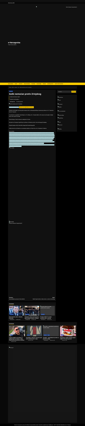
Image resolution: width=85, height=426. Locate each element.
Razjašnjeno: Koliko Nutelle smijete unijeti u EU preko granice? (68, 338)
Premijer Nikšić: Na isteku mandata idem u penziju (46, 317)
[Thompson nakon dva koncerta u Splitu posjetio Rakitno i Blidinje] (32, 311)
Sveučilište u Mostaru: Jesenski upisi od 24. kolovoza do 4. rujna (34, 338)
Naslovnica (10, 83)
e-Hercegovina (14, 43)
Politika (33, 83)
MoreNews (63, 424)
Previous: (17, 298)
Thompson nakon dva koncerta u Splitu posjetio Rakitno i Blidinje (32, 317)
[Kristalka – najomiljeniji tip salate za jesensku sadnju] (51, 331)
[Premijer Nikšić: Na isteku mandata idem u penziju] (47, 311)
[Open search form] (76, 84)
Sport (16, 83)
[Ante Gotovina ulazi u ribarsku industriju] (16, 311)
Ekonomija (39, 83)
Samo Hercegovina (59, 83)
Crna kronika (27, 83)
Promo (44, 83)
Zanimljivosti (50, 83)
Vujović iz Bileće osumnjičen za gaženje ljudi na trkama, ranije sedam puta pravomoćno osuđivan (16, 339)
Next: (44, 298)
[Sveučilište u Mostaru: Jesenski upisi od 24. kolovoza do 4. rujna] (34, 331)
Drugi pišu (11, 91)
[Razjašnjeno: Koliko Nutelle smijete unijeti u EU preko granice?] (68, 331)
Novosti (20, 83)
